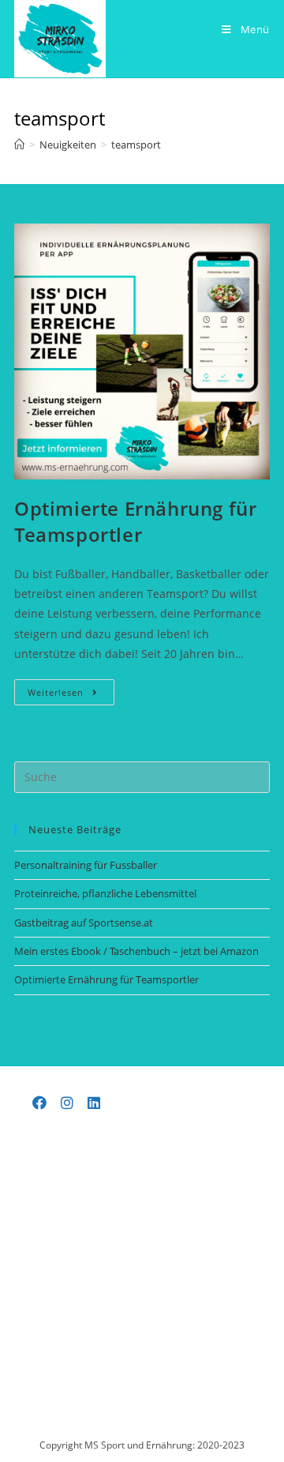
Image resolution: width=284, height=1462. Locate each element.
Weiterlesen (71, 695)
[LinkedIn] (94, 1102)
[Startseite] (19, 144)
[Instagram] (67, 1102)
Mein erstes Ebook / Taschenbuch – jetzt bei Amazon (136, 951)
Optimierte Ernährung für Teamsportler (135, 521)
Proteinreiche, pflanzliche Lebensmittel (105, 893)
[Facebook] (40, 1102)
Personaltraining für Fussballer (85, 865)
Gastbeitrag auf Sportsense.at (83, 922)
